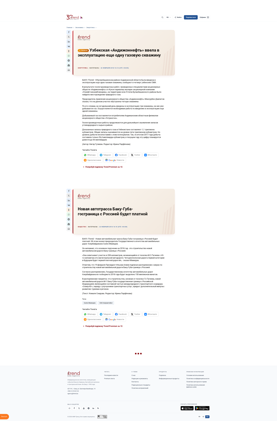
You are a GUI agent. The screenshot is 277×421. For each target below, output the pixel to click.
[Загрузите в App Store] (187, 408)
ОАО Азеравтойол (106, 303)
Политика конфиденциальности (197, 378)
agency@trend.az (73, 393)
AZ (203, 416)
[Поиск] (162, 17)
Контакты (135, 382)
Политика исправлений (140, 388)
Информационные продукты (169, 378)
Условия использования (195, 375)
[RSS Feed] (98, 408)
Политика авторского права (196, 382)
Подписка (162, 375)
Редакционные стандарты (141, 385)
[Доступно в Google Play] (202, 408)
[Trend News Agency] (74, 374)
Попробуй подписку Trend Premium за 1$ (103, 167)
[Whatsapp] (69, 408)
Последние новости (111, 375)
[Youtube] (84, 408)
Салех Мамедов (89, 303)
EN (199, 416)
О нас (133, 375)
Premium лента (109, 378)
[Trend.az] (75, 17)
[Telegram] (88, 408)
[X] (79, 408)
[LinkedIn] (93, 408)
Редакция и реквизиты (140, 378)
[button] (69, 32)
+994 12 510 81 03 (73, 391)
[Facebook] (74, 408)
